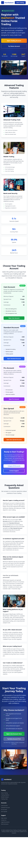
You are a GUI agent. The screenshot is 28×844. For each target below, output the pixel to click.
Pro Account (4, 809)
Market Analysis (5, 797)
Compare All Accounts (14, 466)
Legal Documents (5, 822)
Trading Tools (4, 799)
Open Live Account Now (14, 734)
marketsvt (9, 2)
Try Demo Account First (14, 739)
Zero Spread (4, 811)
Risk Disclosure (4, 824)
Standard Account (5, 807)
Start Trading (20, 2)
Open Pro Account (14, 399)
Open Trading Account (14, 41)
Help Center (4, 818)
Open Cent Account (14, 318)
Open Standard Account (14, 358)
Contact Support (14, 470)
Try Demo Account (14, 46)
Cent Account (4, 805)
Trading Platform (5, 795)
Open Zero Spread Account (14, 439)
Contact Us (3, 820)
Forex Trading (4, 793)
